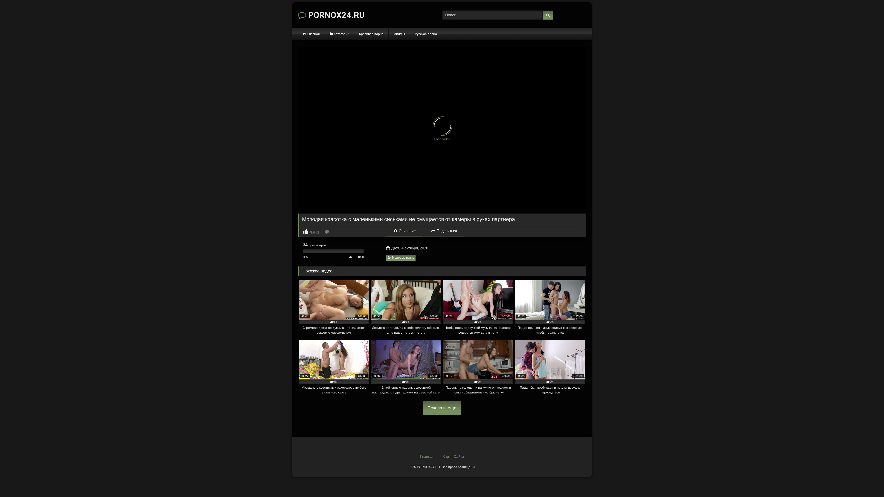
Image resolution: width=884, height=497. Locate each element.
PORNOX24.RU (335, 15)
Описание (407, 231)
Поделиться (446, 231)
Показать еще (442, 407)
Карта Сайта (453, 457)
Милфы (399, 34)
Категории (341, 34)
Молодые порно (403, 257)
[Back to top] (870, 483)
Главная (313, 34)
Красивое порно (371, 34)
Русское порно (426, 34)
